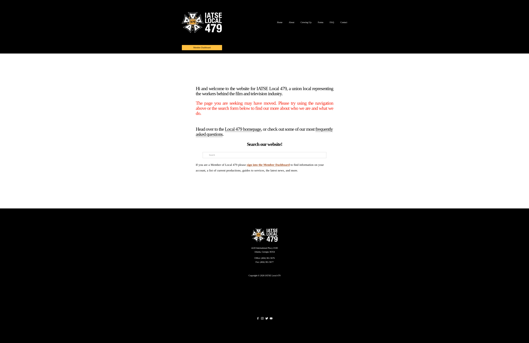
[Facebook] (258, 318)
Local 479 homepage (243, 129)
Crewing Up (306, 22)
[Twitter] (266, 318)
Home (279, 22)
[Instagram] (262, 318)
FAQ (332, 22)
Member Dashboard (202, 47)
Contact (343, 22)
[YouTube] (271, 318)
